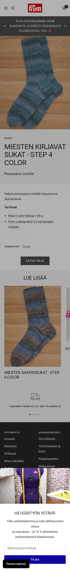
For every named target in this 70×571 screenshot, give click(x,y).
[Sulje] (64, 473)
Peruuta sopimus (16, 563)
